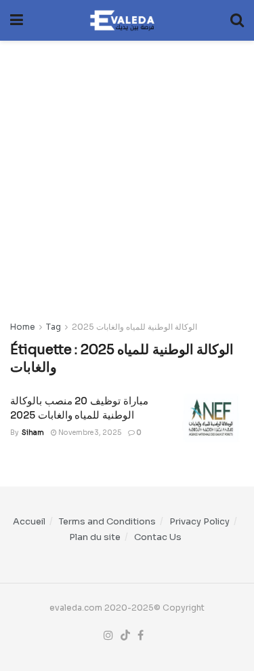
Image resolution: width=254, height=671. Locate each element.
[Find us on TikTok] (125, 635)
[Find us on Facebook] (140, 635)
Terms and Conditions (107, 521)
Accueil (29, 521)
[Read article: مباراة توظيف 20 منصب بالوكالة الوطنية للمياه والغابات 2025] (210, 418)
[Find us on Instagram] (108, 635)
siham (33, 432)
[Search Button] (237, 20)
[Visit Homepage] (126, 20)
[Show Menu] (16, 20)
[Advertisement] (127, 173)
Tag (53, 327)
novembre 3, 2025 (89, 432)
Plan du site (95, 537)
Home (22, 327)
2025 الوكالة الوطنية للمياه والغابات (134, 327)
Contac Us (158, 537)
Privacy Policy (199, 521)
